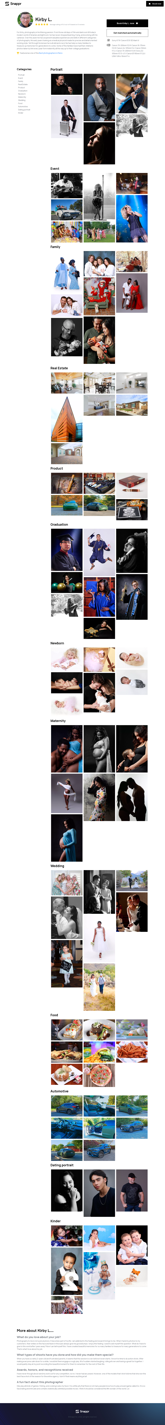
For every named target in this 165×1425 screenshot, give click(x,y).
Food (20, 103)
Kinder (20, 113)
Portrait (21, 75)
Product (21, 87)
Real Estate (23, 84)
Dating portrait (24, 109)
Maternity (22, 97)
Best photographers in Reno (51, 53)
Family (20, 81)
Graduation (22, 90)
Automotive (23, 106)
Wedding (21, 100)
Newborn (22, 94)
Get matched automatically (127, 32)
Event (20, 78)
